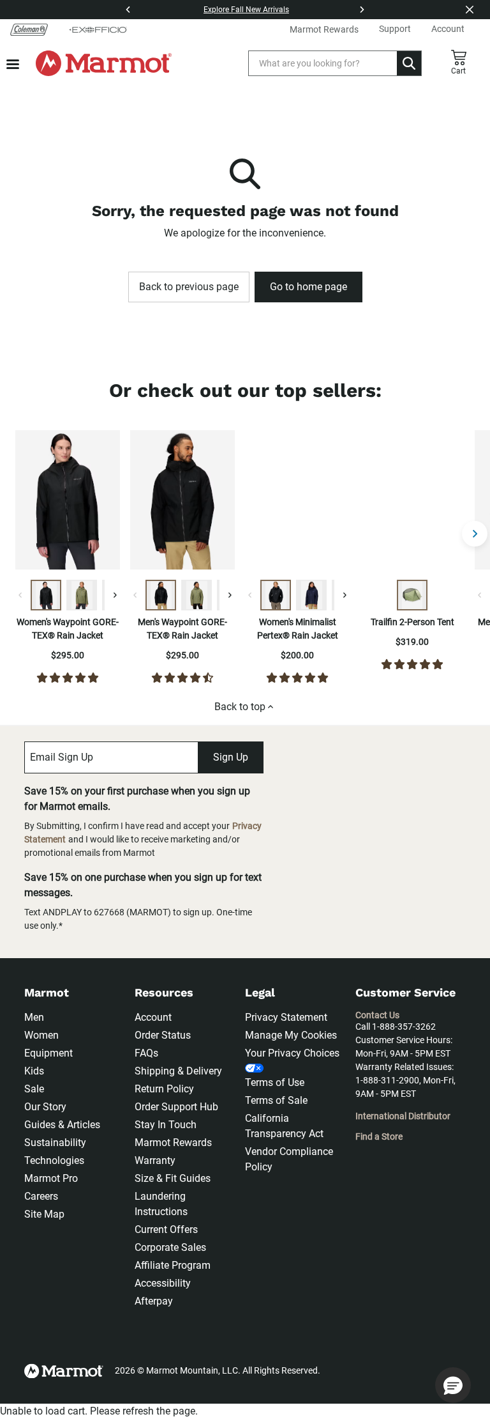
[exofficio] (97, 29)
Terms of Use (274, 1082)
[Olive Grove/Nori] (412, 595)
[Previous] (128, 9)
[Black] (46, 595)
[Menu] (13, 64)
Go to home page (308, 287)
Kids (34, 1071)
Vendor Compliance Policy (289, 1159)
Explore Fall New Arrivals (246, 9)
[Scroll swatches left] (20, 595)
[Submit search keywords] (409, 63)
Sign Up (230, 757)
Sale (34, 1089)
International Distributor (402, 1116)
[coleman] (29, 29)
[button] (453, 1385)
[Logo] (104, 63)
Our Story (45, 1107)
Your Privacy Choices (292, 1053)
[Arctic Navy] (311, 595)
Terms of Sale (276, 1100)
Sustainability (55, 1142)
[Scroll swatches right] (115, 595)
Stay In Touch (166, 1125)
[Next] (361, 9)
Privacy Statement (286, 1017)
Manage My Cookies (291, 1035)
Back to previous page (189, 287)
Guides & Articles (62, 1125)
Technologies (54, 1160)
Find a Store (379, 1136)
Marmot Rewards (173, 1142)
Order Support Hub (176, 1107)
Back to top (239, 707)
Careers (41, 1196)
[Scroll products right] (474, 534)
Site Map (44, 1214)
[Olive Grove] (81, 595)
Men (34, 1017)
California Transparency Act (284, 1126)
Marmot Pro (51, 1178)
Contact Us (377, 1015)
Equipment (48, 1053)
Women (41, 1035)
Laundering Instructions (161, 1204)
